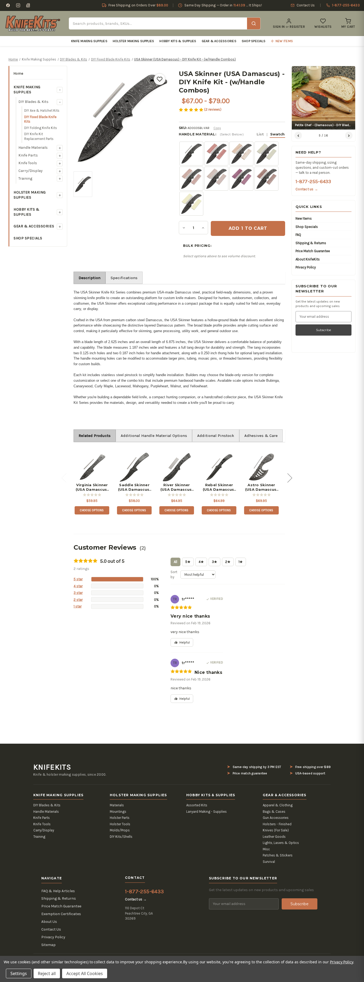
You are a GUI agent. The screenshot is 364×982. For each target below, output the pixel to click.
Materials (117, 805)
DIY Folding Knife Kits (40, 128)
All (175, 562)
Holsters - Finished (277, 824)
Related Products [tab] (95, 435)
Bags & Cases (274, 812)
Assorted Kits (196, 805)
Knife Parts (28, 155)
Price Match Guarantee (313, 251)
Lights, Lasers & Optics (281, 843)
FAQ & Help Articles (58, 891)
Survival (269, 862)
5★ (188, 562)
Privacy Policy (306, 267)
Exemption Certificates (61, 914)
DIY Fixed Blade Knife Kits (40, 119)
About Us (49, 921)
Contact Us (51, 929)
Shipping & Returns (311, 243)
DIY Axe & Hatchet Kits (41, 110)
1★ (240, 562)
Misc (266, 849)
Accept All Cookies (84, 973)
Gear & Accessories (219, 41)
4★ (201, 562)
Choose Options (92, 510)
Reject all (47, 973)
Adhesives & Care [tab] (261, 435)
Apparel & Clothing (278, 805)
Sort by (174, 574)
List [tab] (260, 134)
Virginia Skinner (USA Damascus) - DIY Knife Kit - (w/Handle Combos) (92, 487)
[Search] (253, 23)
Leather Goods (274, 837)
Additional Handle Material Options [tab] (154, 435)
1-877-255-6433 (313, 181)
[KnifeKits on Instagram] (18, 5)
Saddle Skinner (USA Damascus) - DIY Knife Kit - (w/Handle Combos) (134, 487)
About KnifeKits (308, 259)
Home (18, 73)
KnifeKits (52, 767)
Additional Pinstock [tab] (215, 435)
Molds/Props (120, 830)
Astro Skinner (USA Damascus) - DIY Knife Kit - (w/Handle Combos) (261, 487)
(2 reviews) (212, 109)
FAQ (298, 235)
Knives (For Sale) (276, 830)
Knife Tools (27, 163)
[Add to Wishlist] (159, 79)
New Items (304, 218)
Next (289, 477)
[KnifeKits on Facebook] (8, 5)
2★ (227, 562)
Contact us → (307, 189)
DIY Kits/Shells (121, 837)
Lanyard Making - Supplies (206, 812)
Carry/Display (30, 170)
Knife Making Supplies (89, 41)
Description (89, 277)
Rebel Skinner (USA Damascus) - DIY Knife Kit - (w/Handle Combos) (219, 487)
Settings (18, 973)
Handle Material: (232, 134)
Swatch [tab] (277, 134)
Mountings (118, 812)
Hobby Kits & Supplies (177, 41)
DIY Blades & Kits (33, 101)
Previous (63, 477)
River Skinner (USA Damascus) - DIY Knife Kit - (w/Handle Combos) (176, 487)
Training (25, 178)
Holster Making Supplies (133, 41)
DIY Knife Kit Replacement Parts (39, 136)
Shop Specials (253, 41)
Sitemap (48, 945)
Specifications (124, 277)
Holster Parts (120, 818)
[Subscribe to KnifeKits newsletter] (28, 5)
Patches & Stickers (278, 855)
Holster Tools (120, 824)
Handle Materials (33, 147)
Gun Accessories (276, 818)
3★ (214, 562)
